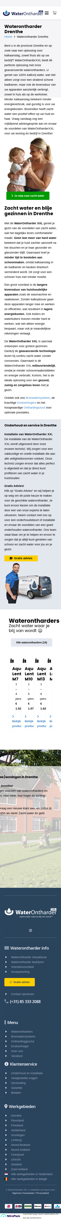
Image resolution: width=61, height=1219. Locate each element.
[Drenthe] (7, 1115)
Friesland (17, 1125)
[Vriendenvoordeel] (7, 967)
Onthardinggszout (22, 1041)
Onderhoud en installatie (27, 1073)
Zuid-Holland (19, 1169)
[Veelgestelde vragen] (7, 1078)
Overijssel (17, 1154)
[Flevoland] (7, 1120)
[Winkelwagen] (54, 13)
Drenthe (16, 1115)
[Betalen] (7, 1092)
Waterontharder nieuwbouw (29, 957)
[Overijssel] (7, 1154)
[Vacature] (7, 1056)
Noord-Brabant (20, 1145)
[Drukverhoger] (7, 1046)
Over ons (17, 1051)
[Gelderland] (7, 1130)
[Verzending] (7, 1083)
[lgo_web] (23, 13)
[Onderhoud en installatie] (7, 1073)
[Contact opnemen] (7, 994)
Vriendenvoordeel (22, 967)
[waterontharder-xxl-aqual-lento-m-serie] (12, 660)
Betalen (16, 1092)
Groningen (18, 1135)
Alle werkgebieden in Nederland (31, 1174)
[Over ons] (7, 1051)
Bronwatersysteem (38, 397)
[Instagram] (30, 930)
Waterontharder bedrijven (27, 962)
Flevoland (17, 1120)
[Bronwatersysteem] (7, 1036)
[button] (46, 13)
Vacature (17, 1056)
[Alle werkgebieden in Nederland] (7, 1174)
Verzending (18, 1083)
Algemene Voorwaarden (23, 1193)
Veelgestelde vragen (24, 1078)
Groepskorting (20, 971)
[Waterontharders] (7, 1031)
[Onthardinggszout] (7, 1041)
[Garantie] (7, 1087)
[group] (30, 697)
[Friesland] (7, 1125)
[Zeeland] (7, 1164)
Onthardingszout (34, 407)
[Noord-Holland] (7, 1149)
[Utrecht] (7, 1159)
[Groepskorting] (7, 971)
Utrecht (15, 1159)
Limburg (16, 1140)
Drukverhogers (26, 402)
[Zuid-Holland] (7, 1169)
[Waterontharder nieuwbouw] (7, 957)
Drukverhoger (20, 1046)
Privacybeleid (42, 1193)
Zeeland (16, 1164)
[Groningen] (7, 1135)
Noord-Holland (20, 1149)
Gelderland (18, 1130)
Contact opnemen (22, 994)
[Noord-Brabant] (7, 1145)
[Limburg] (7, 1140)
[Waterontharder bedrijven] (7, 962)
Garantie (16, 1087)
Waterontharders (22, 1031)
